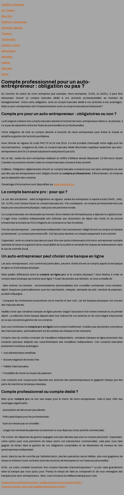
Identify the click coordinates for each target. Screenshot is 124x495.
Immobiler (6, 56)
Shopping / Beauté (11, 27)
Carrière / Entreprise (12, 4)
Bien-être (6, 16)
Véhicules (6, 68)
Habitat (5, 62)
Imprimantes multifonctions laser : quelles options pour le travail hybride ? (42, 482)
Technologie (8, 39)
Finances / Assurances (14, 22)
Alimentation (8, 51)
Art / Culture (8, 10)
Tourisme (6, 33)
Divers (5, 74)
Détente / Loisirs (10, 45)
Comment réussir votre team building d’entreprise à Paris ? (33, 486)
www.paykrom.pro (64, 184)
